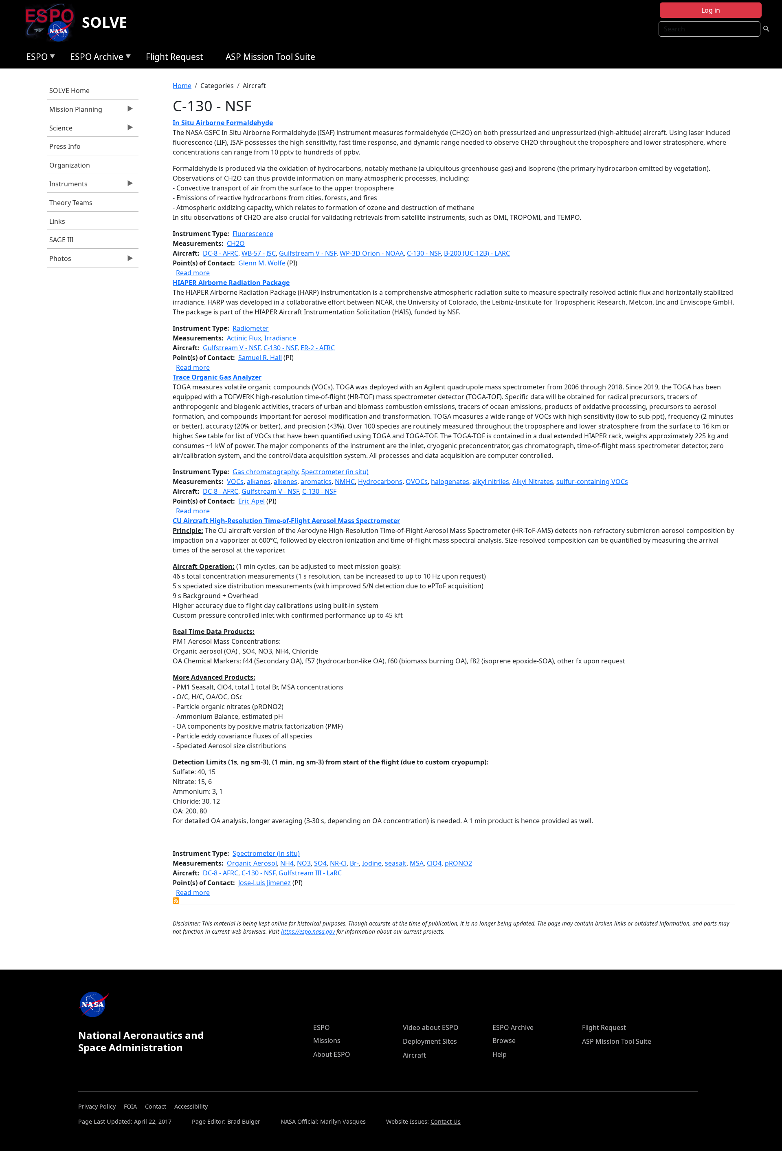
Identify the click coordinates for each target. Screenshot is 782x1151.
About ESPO (331, 1054)
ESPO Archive (94, 58)
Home (182, 85)
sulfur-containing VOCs (592, 481)
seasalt (395, 863)
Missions (326, 1040)
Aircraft (414, 1055)
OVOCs (417, 481)
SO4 (320, 863)
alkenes (285, 481)
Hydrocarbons (380, 481)
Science (59, 130)
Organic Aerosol (252, 863)
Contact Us (446, 1121)
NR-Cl (338, 863)
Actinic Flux (244, 338)
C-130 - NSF (424, 253)
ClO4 (434, 863)
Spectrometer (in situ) (335, 471)
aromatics (316, 481)
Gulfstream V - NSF (307, 253)
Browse (504, 1040)
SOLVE (104, 22)
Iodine (372, 863)
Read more (193, 272)
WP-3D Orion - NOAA (372, 253)
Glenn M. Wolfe (262, 262)
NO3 (304, 863)
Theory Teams (70, 202)
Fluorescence (253, 233)
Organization (69, 165)
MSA (417, 863)
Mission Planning (74, 111)
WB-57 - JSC (259, 253)
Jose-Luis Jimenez (264, 882)
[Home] (53, 22)
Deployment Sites (430, 1041)
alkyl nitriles (490, 481)
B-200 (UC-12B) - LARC (477, 253)
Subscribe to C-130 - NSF (176, 900)
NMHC (345, 481)
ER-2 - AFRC (318, 347)
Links (57, 221)
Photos (59, 260)
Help (499, 1054)
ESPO (35, 58)
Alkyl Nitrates (532, 481)
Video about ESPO (431, 1027)
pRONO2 (458, 863)
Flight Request (174, 56)
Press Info (65, 146)
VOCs (235, 481)
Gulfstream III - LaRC (310, 872)
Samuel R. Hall (260, 357)
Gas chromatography (265, 471)
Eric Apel (251, 501)
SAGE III (61, 239)
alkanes (258, 481)
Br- (354, 863)
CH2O (236, 243)
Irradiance (280, 338)
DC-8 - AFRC (220, 253)
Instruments (67, 185)
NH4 (287, 863)
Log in (710, 10)
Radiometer (251, 328)
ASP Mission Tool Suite (270, 56)
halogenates (450, 481)
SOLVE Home (69, 90)
